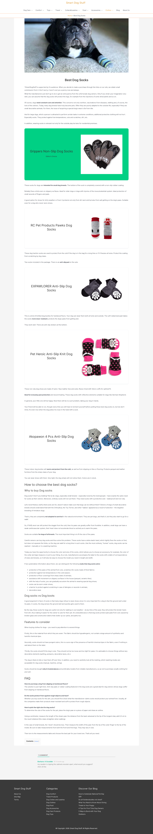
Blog (118, 10)
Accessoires (95, 10)
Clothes (108, 10)
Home (70, 16)
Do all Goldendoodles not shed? (90, 800)
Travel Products (52, 797)
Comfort (39, 10)
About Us (126, 10)
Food (84, 10)
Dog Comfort (51, 794)
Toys (48, 10)
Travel (57, 10)
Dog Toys (49, 814)
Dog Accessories (52, 808)
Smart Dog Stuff (75, 2)
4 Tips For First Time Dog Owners (91, 808)
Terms (16, 800)
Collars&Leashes (71, 10)
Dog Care (27, 10)
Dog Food (49, 805)
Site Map (17, 797)
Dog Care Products (53, 811)
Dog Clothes (50, 803)
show (36, 741)
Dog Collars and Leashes (55, 800)
